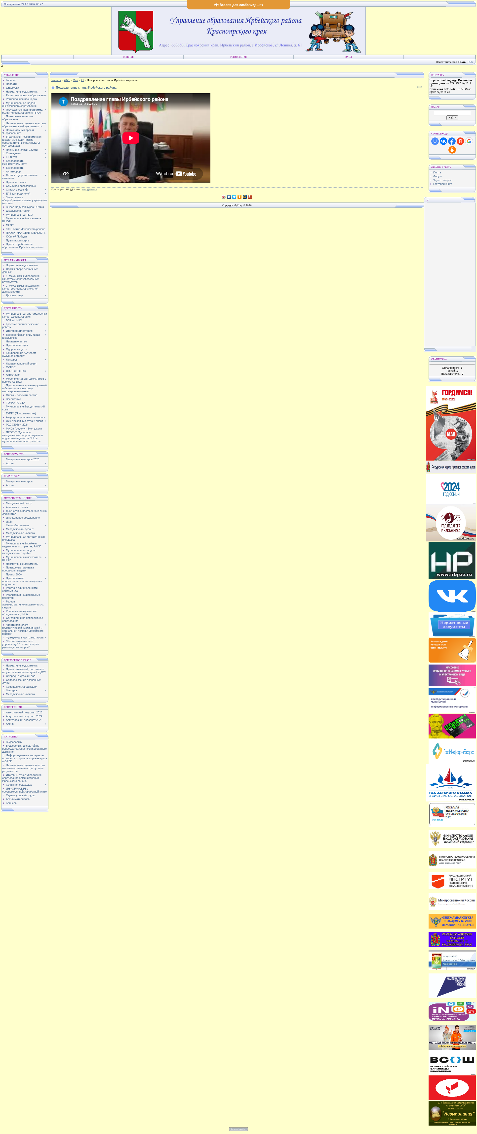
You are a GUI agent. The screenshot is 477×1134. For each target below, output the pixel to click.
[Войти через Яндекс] (460, 141)
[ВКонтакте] (229, 197)
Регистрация (238, 57)
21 (82, 80)
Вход (348, 57)
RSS (470, 62)
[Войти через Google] (469, 141)
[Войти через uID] (435, 141)
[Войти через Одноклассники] (452, 150)
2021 (67, 80)
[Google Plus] (250, 197)
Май (75, 80)
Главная (128, 57)
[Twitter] (234, 197)
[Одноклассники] (239, 197)
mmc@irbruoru (89, 189)
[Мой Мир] (244, 197)
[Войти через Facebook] (452, 141)
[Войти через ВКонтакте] (443, 141)
